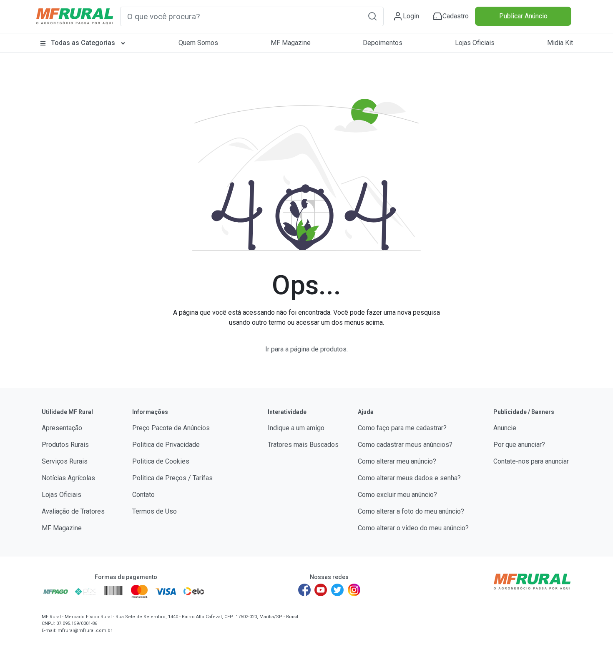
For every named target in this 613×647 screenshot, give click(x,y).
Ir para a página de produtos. (306, 349)
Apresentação (62, 428)
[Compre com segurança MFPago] (55, 591)
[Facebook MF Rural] (304, 590)
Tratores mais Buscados (303, 445)
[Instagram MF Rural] (354, 590)
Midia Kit (560, 43)
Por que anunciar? (519, 445)
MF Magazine (291, 43)
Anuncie (504, 428)
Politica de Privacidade (166, 445)
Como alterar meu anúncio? (397, 461)
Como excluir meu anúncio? (397, 495)
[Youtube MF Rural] (321, 590)
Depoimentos (382, 43)
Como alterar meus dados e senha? (409, 478)
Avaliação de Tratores (73, 511)
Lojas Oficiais (475, 43)
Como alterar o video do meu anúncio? (413, 528)
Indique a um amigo (296, 428)
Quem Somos (198, 43)
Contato (143, 495)
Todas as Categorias (83, 43)
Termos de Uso (154, 511)
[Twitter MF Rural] (337, 590)
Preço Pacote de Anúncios (171, 428)
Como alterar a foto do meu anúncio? (411, 511)
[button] (372, 16)
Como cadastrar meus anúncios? (405, 445)
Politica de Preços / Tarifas (172, 478)
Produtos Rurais (65, 445)
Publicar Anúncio (523, 16)
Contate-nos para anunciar (531, 461)
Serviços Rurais (65, 461)
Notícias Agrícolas (68, 478)
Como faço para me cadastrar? (402, 428)
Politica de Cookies (160, 461)
